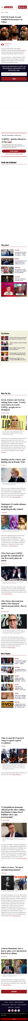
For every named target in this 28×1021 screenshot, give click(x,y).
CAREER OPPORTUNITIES (19, 1002)
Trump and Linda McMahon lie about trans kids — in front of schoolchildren (21, 680)
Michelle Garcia (8, 43)
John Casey (4, 465)
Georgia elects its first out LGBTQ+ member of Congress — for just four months (20, 254)
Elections (17, 250)
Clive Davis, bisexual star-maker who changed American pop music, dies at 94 (13, 605)
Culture (17, 684)
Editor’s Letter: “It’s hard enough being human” (12, 868)
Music (6, 12)
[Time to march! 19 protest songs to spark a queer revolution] (14, 756)
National (17, 259)
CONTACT (6, 1002)
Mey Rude (4, 746)
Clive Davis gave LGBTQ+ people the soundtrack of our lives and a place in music (12, 557)
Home (2, 12)
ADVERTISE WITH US (5, 1004)
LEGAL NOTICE (17, 1007)
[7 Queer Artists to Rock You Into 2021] (4, 343)
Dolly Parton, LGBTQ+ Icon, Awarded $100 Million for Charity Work (18, 359)
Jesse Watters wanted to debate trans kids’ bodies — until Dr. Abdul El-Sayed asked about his (20, 663)
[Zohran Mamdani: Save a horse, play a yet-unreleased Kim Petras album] (14, 966)
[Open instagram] (19, 1010)
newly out (23, 50)
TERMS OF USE (10, 1007)
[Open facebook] (9, 1010)
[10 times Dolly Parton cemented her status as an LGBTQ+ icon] (4, 338)
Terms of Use (3, 1015)
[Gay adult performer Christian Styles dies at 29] (7, 669)
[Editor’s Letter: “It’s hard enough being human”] (14, 882)
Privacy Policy (22, 1013)
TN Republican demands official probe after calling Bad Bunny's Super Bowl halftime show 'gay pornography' (13, 812)
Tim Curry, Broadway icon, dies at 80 (20, 279)
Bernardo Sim (4, 956)
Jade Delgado (4, 512)
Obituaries (17, 277)
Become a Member (14, 151)
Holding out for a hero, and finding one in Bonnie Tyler (13, 460)
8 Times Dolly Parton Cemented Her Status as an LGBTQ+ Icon (17, 338)
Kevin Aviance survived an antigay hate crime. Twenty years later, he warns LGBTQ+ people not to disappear (13, 404)
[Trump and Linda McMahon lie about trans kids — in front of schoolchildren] (7, 678)
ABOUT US (11, 1002)
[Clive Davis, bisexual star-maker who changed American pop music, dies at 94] (14, 621)
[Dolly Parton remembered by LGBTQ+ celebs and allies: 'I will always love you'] (7, 687)
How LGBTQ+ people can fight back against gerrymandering (20, 271)
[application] (14, 289)
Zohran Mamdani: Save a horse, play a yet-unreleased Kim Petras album (13, 951)
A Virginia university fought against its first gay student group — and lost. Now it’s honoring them (20, 707)
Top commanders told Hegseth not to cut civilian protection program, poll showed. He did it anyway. (21, 263)
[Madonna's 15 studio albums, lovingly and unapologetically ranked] (14, 522)
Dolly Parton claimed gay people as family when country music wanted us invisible (20, 697)
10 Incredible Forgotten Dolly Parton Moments (17, 348)
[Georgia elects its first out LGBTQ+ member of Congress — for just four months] (7, 252)
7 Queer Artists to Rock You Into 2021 (18, 343)
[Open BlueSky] (12, 1010)
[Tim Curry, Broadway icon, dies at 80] (7, 278)
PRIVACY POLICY (13, 1004)
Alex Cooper (4, 873)
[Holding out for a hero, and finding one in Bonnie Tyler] (14, 475)
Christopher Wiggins (5, 412)
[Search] (16, 7)
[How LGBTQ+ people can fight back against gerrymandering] (7, 270)
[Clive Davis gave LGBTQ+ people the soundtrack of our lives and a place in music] (14, 573)
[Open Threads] (15, 1010)
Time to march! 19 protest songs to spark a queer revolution (12, 740)
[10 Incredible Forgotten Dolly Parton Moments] (4, 348)
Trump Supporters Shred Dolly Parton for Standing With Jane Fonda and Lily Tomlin (17, 354)
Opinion (16, 693)
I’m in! (14, 79)
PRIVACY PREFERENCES (22, 1004)
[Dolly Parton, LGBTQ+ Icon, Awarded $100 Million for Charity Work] (4, 359)
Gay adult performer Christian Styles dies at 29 (21, 671)
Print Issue (17, 267)
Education (17, 702)
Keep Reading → (17, 497)
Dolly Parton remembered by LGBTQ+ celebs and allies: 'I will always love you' (20, 689)
